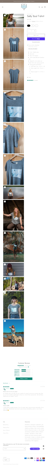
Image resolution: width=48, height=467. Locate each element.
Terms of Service (6, 430)
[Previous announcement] (2, 1)
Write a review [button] (24, 378)
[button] (2, 7)
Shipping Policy (6, 427)
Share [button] (30, 77)
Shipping (33, 21)
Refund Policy (5, 424)
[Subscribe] (24, 448)
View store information (32, 48)
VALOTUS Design (9, 464)
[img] (6, 386)
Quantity (28, 28)
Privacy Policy (5, 433)
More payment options (36, 41)
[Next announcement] (45, 1)
